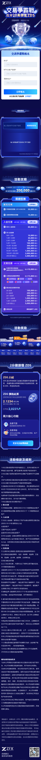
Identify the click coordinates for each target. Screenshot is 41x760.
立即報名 (20, 92)
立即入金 (32, 222)
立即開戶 (28, 96)
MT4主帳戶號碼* (10, 70)
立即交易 (32, 263)
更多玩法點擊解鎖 (20, 443)
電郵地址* (7, 79)
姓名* (6, 61)
